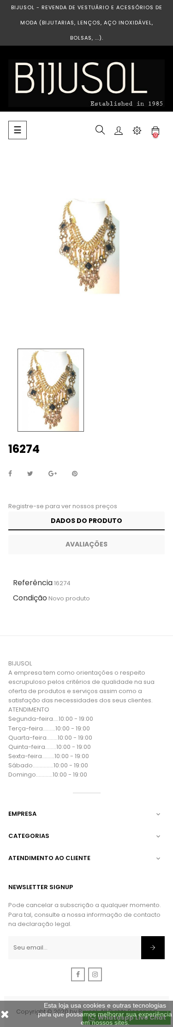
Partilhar (10, 474)
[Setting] (137, 130)
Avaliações (86, 544)
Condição (30, 598)
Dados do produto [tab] (86, 520)
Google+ (52, 474)
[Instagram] (95, 974)
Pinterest (75, 474)
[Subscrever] (153, 947)
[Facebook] (78, 974)
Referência (33, 582)
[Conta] (118, 130)
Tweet (30, 474)
